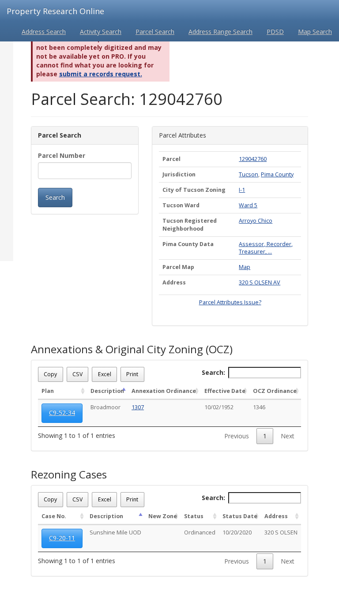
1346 (259, 407)
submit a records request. (100, 74)
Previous (236, 436)
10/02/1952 (219, 407)
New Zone (162, 516)
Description (107, 391)
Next (287, 436)
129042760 (253, 159)
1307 (138, 407)
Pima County (277, 174)
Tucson (248, 174)
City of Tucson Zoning (194, 190)
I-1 (242, 190)
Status (193, 516)
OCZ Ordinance (275, 391)
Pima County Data (188, 244)
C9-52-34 (62, 412)
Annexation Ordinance (164, 391)
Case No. (53, 516)
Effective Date (224, 391)
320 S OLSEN (281, 532)
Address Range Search (220, 31)
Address (174, 282)
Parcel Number (61, 155)
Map (244, 267)
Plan (47, 391)
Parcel (171, 159)
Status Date (239, 516)
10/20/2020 (237, 532)
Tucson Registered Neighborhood (189, 224)
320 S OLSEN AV (259, 282)
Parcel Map (178, 267)
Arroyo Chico (255, 220)
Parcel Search (155, 31)
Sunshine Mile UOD (115, 532)
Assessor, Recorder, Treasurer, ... (266, 248)
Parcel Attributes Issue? (230, 302)
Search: (213, 372)
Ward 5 (248, 205)
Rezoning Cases (69, 474)
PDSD (275, 31)
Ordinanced (199, 532)
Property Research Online (55, 11)
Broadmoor (105, 407)
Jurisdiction (179, 174)
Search (55, 197)
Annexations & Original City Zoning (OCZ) (132, 349)
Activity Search (100, 31)
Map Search (315, 31)
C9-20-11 (62, 538)
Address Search (44, 31)
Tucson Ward (181, 205)
